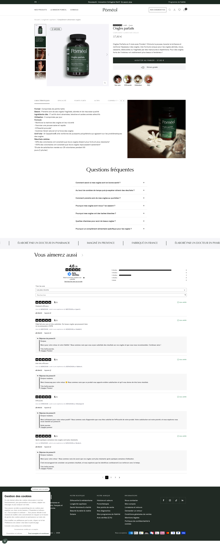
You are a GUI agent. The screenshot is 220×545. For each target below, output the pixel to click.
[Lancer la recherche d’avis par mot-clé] (185, 295)
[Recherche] (170, 10)
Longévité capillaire (48, 20)
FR (35, 2)
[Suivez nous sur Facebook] (163, 500)
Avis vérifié (182, 302)
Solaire (73, 514)
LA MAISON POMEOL (58, 10)
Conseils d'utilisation (118, 100)
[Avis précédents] (103, 477)
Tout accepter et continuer (38, 533)
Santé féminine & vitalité (80, 507)
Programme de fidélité (177, 2)
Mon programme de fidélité (108, 514)
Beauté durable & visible (80, 511)
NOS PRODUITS (40, 10)
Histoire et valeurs (105, 500)
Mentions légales (132, 517)
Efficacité (62, 100)
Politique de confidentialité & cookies (137, 522)
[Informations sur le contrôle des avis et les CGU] (84, 278)
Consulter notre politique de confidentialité (18, 526)
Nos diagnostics (103, 511)
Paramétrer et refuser (14, 533)
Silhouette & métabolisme (81, 500)
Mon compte (130, 504)
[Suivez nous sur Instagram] (170, 500)
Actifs (97, 100)
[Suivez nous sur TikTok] (176, 500)
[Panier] (184, 10)
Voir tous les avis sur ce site (73, 281)
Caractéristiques (42, 100)
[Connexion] (174, 10)
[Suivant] (107, 54)
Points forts (80, 100)
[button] (5, 541)
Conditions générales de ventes (138, 514)
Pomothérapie (103, 504)
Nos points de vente (105, 507)
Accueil (37, 20)
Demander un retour (133, 511)
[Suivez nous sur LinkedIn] (182, 500)
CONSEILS (74, 10)
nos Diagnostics (157, 10)
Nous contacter (131, 500)
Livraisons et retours (133, 507)
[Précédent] (48, 54)
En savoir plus (126, 2)
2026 (58, 533)
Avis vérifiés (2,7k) (104, 517)
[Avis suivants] (119, 477)
